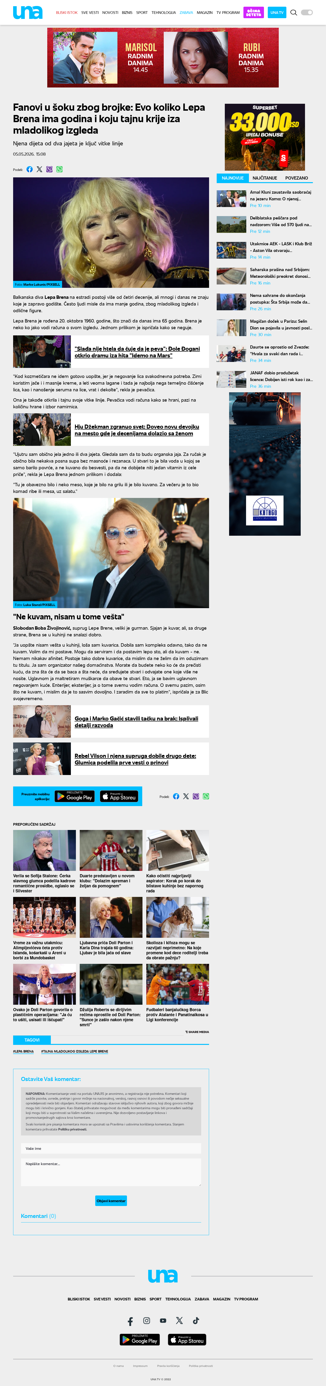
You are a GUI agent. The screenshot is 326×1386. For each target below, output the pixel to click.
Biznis (127, 12)
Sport (142, 12)
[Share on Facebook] (29, 169)
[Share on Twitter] (39, 169)
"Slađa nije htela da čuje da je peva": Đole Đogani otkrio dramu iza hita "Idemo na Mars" (137, 351)
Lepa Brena (24, 1051)
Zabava (186, 12)
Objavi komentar (111, 1200)
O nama (118, 1366)
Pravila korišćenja (168, 1366)
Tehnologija (164, 12)
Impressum (140, 1366)
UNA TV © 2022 (161, 1379)
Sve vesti (90, 12)
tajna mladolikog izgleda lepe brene (75, 1051)
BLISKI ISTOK (67, 12)
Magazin (205, 12)
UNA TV (277, 12)
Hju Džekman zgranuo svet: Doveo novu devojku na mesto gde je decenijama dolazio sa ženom (137, 429)
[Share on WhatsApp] (59, 169)
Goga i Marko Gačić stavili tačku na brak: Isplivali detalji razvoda (136, 721)
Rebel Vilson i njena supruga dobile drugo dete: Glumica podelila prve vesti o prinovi (135, 758)
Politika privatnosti (201, 1366)
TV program (228, 12)
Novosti (110, 12)
